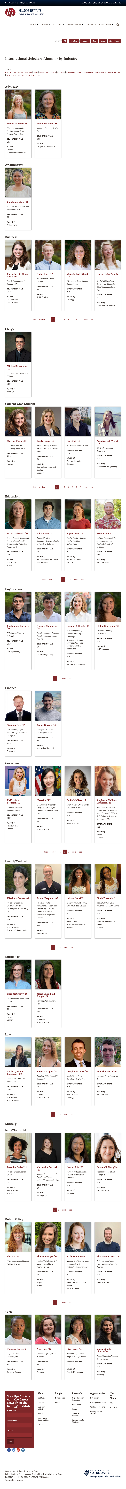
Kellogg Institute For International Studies (21, 1474)
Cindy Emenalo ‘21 (107, 898)
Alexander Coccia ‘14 (108, 1256)
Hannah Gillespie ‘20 (78, 626)
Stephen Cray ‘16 (16, 725)
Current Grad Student (47, 72)
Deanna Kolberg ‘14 (107, 1167)
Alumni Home (114, 41)
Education (61, 72)
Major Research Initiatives (78, 1399)
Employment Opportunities (43, 1419)
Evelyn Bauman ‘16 (17, 123)
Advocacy (8, 72)
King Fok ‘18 (73, 440)
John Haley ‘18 (45, 533)
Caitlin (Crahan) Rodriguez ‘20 (15, 1072)
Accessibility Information (14, 1480)
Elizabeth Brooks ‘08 (18, 898)
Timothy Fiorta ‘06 (107, 1071)
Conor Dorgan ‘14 (46, 725)
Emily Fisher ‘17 (45, 440)
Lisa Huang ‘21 (74, 1348)
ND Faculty (94, 1398)
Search (118, 26)
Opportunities (74, 25)
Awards (40, 1413)
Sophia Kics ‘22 (75, 533)
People (45, 25)
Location (74, 41)
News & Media (105, 25)
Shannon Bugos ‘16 (47, 1256)
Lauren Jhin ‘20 (75, 1167)
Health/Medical (100, 72)
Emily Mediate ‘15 (76, 800)
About (33, 25)
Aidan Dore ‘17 (45, 274)
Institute (41, 1398)
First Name (12, 1410)
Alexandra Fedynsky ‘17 (48, 1168)
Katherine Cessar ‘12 (78, 1256)
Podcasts (113, 1407)
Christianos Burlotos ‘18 (18, 627)
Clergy (35, 72)
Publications (77, 1404)
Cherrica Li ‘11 (45, 800)
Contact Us (47, 1477)
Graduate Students (75, 1414)
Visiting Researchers (98, 1402)
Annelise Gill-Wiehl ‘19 (107, 442)
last (92, 319)
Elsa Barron (13, 1256)
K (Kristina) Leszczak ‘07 (13, 801)
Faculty (75, 1409)
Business (28, 72)
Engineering (70, 72)
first (34, 319)
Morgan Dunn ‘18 (16, 440)
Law (118, 72)
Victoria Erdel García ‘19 (78, 275)
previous (42, 319)
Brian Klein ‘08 (105, 533)
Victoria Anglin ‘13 (47, 1071)
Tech (38, 75)
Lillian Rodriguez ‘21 (108, 626)
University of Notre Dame (28, 1471)
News (112, 1403)
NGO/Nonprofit (19, 75)
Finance (80, 72)
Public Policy (30, 75)
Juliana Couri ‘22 (76, 898)
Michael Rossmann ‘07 (17, 367)
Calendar (91, 25)
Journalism (111, 72)
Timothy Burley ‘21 (17, 1348)
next (86, 319)
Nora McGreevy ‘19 (17, 993)
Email (10, 1430)
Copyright (9, 1471)
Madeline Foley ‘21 (47, 123)
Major (94, 41)
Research (58, 25)
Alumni (58, 1402)
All (65, 41)
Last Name (12, 1420)
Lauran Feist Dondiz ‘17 (107, 275)
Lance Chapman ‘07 (47, 898)
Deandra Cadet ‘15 (17, 1167)
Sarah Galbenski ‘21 (17, 533)
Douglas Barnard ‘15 (77, 1071)
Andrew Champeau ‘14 (47, 627)
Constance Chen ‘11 (17, 201)
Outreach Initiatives (41, 1408)
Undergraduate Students (78, 1421)
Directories (60, 1398)
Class (103, 41)
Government (88, 72)
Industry (85, 41)
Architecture (18, 72)
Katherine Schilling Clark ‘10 (17, 275)
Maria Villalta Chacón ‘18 (104, 1350)
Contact (41, 1402)
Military (9, 75)
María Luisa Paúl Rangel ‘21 (46, 995)
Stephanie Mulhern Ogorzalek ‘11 (107, 801)
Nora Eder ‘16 (44, 1348)
